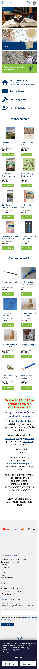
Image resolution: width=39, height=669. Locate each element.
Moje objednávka (7, 578)
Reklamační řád (6, 567)
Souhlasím (27, 664)
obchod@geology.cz (11, 588)
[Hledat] (23, 3)
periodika (29, 438)
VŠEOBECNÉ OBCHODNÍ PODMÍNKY (13, 559)
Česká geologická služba (18, 421)
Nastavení (18, 657)
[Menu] (34, 3)
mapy (19, 438)
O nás (3, 572)
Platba (3, 570)
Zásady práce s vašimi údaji (10, 562)
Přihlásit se (7, 624)
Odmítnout (9, 664)
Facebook (7, 594)
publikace (10, 438)
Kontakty (4, 575)
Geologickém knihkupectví (19, 463)
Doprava (4, 565)
